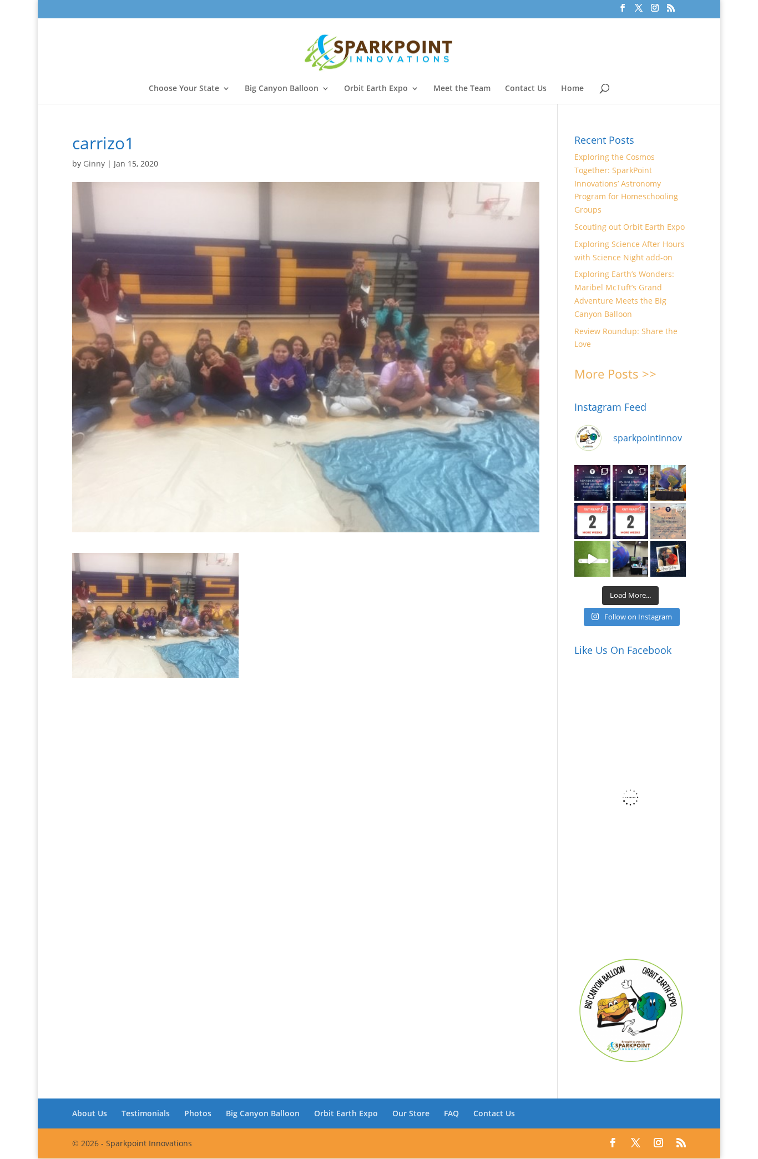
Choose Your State (184, 88)
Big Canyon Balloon (282, 88)
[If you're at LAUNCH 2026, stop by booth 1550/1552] (630, 559)
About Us (89, 1113)
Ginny (94, 163)
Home (572, 88)
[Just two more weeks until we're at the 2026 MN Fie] (630, 520)
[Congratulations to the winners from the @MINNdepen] (592, 483)
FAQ (451, 1113)
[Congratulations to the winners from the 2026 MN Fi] (630, 483)
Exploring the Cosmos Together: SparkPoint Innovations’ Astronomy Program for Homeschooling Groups (626, 183)
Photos (197, 1113)
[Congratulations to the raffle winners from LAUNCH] (668, 520)
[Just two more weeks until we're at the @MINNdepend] (592, 520)
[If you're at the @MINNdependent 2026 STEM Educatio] (668, 483)
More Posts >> (615, 373)
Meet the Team (462, 88)
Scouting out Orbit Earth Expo (629, 226)
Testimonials (146, 1113)
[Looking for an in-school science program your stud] (592, 559)
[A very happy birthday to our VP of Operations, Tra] (668, 559)
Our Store (410, 1113)
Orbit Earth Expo (376, 88)
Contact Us (526, 88)
